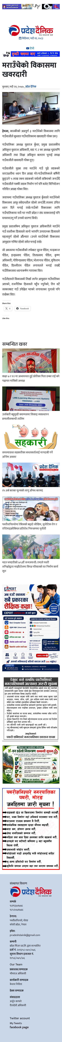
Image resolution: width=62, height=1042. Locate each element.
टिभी (31, 48)
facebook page (19, 1027)
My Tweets (16, 1023)
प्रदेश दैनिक (30, 86)
